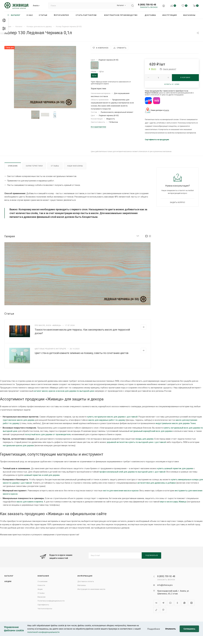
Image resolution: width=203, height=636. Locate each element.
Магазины (81, 585)
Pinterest (163, 610)
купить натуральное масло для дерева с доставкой (112, 416)
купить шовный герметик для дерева (175, 468)
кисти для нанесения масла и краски (121, 490)
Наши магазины (75, 166)
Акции (7, 581)
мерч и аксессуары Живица (173, 501)
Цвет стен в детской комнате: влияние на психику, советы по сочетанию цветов (81, 353)
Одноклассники (177, 603)
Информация (84, 576)
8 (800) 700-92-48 (147, 4)
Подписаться (151, 555)
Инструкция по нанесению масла (91, 589)
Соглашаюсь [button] (189, 628)
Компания (43, 576)
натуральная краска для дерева (18, 445)
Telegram (163, 603)
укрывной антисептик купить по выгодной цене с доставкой (136, 442)
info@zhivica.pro (165, 585)
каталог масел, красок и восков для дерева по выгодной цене (64, 391)
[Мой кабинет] (163, 6)
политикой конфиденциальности (43, 632)
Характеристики (34, 166)
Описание (13, 166)
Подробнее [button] (153, 628)
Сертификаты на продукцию (157, 140)
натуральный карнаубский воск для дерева (151, 431)
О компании (42, 581)
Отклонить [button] (170, 628)
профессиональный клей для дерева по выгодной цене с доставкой (132, 472)
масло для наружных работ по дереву (106, 420)
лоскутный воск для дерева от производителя (48, 434)
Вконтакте (156, 603)
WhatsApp (184, 603)
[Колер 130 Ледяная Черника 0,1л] (45, 77)
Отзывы (55, 166)
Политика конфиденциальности (51, 601)
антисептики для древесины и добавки (156, 483)
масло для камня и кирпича (30, 501)
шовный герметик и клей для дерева (42, 475)
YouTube (170, 603)
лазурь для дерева (144, 439)
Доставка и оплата (85, 581)
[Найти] (131, 5)
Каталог (9, 576)
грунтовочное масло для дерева (18, 420)
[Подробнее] (143, 327)
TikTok (156, 610)
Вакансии (41, 597)
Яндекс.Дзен (191, 603)
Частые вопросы (45, 608)
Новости (41, 585)
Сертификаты (43, 605)
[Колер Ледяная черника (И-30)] (77, 273)
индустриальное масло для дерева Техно (176, 423)
